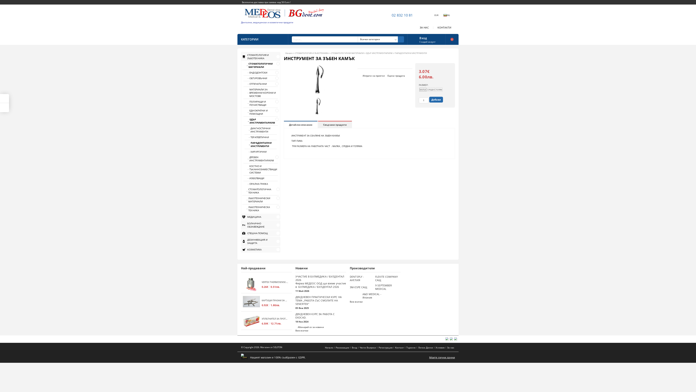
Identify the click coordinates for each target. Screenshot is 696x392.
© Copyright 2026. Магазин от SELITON (261, 347)
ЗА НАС (424, 27)
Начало (289, 53)
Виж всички (301, 330)
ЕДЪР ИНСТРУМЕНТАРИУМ (379, 53)
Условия (440, 347)
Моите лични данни (442, 357)
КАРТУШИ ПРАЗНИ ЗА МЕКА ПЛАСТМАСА (275, 300)
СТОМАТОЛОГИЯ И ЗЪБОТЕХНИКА (312, 53)
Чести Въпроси (368, 347)
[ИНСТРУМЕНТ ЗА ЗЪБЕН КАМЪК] (318, 93)
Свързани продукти (335, 124)
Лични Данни (425, 347)
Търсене (411, 347)
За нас (450, 347)
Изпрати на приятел (374, 75)
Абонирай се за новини (311, 327)
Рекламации (342, 347)
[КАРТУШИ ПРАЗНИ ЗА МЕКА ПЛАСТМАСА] (251, 303)
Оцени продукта (396, 75)
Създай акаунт (427, 41)
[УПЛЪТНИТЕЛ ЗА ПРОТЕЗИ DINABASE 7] (251, 321)
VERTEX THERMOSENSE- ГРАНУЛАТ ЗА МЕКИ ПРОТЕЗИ (275, 282)
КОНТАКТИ (444, 27)
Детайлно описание (300, 124)
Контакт (399, 347)
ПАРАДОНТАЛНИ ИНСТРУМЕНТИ (411, 53)
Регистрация (386, 347)
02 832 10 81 (402, 15)
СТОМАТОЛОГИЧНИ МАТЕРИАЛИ (347, 53)
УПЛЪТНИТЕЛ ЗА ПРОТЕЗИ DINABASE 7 (275, 318)
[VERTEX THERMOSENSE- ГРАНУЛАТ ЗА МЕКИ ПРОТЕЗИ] (251, 284)
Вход (423, 37)
